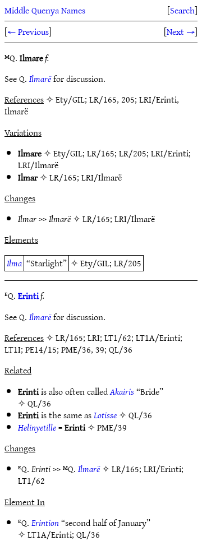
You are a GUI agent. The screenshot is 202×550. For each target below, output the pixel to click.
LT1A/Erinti (49, 534)
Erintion (45, 522)
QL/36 (39, 403)
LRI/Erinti (170, 153)
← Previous (28, 31)
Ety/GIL (67, 153)
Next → (181, 31)
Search (182, 10)
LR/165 (100, 153)
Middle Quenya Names (44, 10)
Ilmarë (40, 78)
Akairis (122, 391)
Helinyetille (37, 427)
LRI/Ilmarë (38, 165)
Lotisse (105, 415)
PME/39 (112, 427)
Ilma (14, 263)
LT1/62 (31, 480)
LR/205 (132, 153)
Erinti (28, 295)
